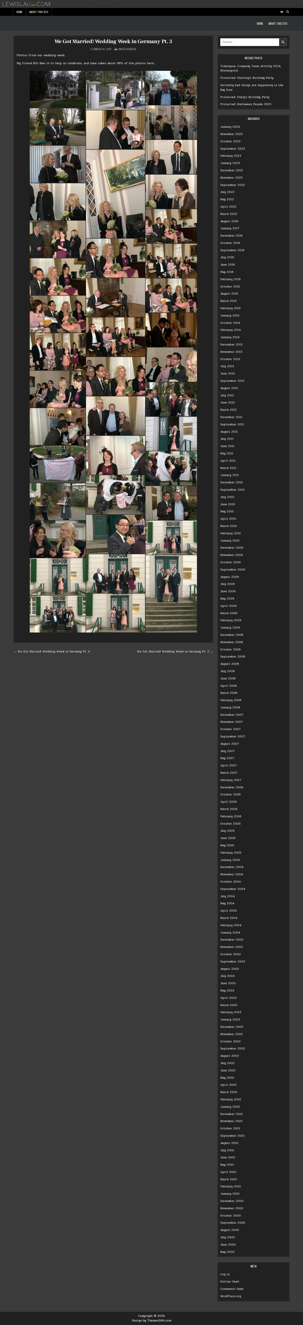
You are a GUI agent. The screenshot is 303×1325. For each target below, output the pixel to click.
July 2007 (227, 751)
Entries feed (229, 1281)
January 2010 (230, 540)
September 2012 (232, 381)
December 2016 (231, 235)
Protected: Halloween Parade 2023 (245, 104)
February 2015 (230, 308)
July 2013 (227, 366)
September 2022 (232, 185)
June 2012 (227, 402)
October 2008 (230, 649)
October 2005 (230, 824)
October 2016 (230, 243)
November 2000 (231, 1208)
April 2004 (228, 910)
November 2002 (231, 1034)
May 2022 (227, 199)
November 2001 (231, 1121)
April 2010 (228, 519)
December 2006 (231, 787)
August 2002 (229, 1056)
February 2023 (230, 156)
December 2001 (231, 1114)
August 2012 (229, 388)
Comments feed (231, 1289)
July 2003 (227, 976)
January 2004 (230, 932)
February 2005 (230, 853)
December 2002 (231, 1027)
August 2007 (229, 744)
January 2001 (230, 1194)
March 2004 (229, 918)
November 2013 (231, 352)
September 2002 (232, 1048)
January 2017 (229, 228)
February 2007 (230, 780)
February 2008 (230, 700)
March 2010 (228, 526)
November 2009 (231, 555)
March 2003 (228, 1005)
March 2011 (228, 468)
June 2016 (227, 264)
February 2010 (230, 533)
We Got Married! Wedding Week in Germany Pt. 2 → (175, 651)
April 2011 (228, 461)
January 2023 (230, 163)
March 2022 (228, 214)
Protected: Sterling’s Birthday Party (246, 78)
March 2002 (228, 1092)
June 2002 (228, 1070)
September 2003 (232, 961)
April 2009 (228, 606)
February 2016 (230, 279)
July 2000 (227, 1237)
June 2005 (228, 838)
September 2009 (232, 569)
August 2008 (229, 664)
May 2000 (227, 1252)
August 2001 (229, 1143)
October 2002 (230, 1041)
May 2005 (227, 845)
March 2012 (228, 410)
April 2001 (228, 1172)
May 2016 (227, 272)
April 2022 (228, 206)
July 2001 (227, 1150)
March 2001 (228, 1179)
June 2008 (228, 678)
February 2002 (230, 1099)
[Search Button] (287, 12)
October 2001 (230, 1128)
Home (19, 12)
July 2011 (227, 439)
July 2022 (227, 192)
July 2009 (227, 584)
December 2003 (231, 939)
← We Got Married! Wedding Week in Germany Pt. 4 (52, 651)
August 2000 (229, 1230)
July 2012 (227, 395)
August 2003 (229, 969)
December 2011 (231, 417)
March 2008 (228, 693)
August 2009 (229, 577)
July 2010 (227, 497)
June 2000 (228, 1244)
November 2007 (231, 722)
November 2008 (231, 642)
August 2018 (229, 221)
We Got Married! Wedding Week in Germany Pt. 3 (113, 41)
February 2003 (230, 1012)
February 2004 (231, 925)
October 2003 (230, 954)
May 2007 (227, 758)
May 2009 (227, 598)
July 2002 (227, 1063)
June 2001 (227, 1157)
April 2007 (228, 765)
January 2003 (230, 1019)
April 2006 (228, 802)
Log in (225, 1274)
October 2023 (230, 141)
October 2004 (230, 881)
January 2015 (229, 315)
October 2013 (230, 359)
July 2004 (227, 896)
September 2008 (232, 656)
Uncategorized (127, 49)
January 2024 (230, 127)
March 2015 (228, 301)
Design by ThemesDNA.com (151, 1320)
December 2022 (231, 170)
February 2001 (230, 1186)
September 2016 (232, 250)
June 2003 (228, 983)
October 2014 (230, 323)
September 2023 (232, 149)
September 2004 (232, 889)
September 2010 (232, 490)
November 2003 (231, 947)
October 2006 (230, 794)
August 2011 (229, 432)
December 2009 (231, 548)
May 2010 (227, 511)
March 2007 (228, 773)
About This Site (38, 12)
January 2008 (230, 707)
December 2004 (232, 867)
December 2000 (232, 1201)
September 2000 (232, 1223)
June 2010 (227, 504)
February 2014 (230, 330)
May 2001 (227, 1165)
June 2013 (227, 373)
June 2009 (228, 591)
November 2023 (231, 134)
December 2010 (231, 482)
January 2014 (230, 337)
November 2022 (231, 178)
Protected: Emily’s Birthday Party (244, 97)
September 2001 (232, 1136)
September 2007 (232, 736)
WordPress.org (230, 1296)
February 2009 (230, 620)
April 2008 (228, 686)
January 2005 (230, 860)
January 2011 (229, 475)
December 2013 (231, 344)
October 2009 (230, 562)
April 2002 (228, 1085)
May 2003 (227, 990)
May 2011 (226, 453)
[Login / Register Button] (281, 12)
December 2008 (231, 635)
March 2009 (228, 613)
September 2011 (232, 424)
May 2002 (227, 1078)
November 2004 (231, 874)
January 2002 (230, 1107)
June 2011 (227, 446)
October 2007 (230, 729)
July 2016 (227, 257)
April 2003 (228, 998)
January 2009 (230, 627)
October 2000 (230, 1215)
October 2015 (230, 286)
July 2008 (227, 671)
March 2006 (228, 809)
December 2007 (231, 715)
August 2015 (229, 293)
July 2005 (227, 831)
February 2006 (230, 816)
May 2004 (227, 903)
